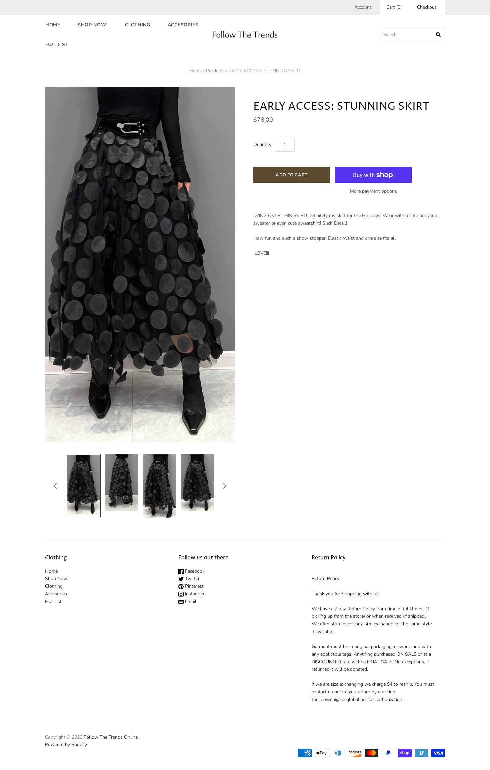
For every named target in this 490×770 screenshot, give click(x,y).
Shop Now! (93, 25)
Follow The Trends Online (111, 737)
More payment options (373, 191)
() (394, 7)
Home (52, 25)
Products (215, 71)
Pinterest (194, 586)
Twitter (192, 578)
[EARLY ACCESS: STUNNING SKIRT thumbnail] (83, 485)
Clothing (137, 25)
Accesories (183, 25)
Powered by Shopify (66, 744)
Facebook (194, 571)
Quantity (262, 144)
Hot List (57, 44)
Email (190, 601)
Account (362, 7)
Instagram (195, 594)
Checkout (426, 7)
